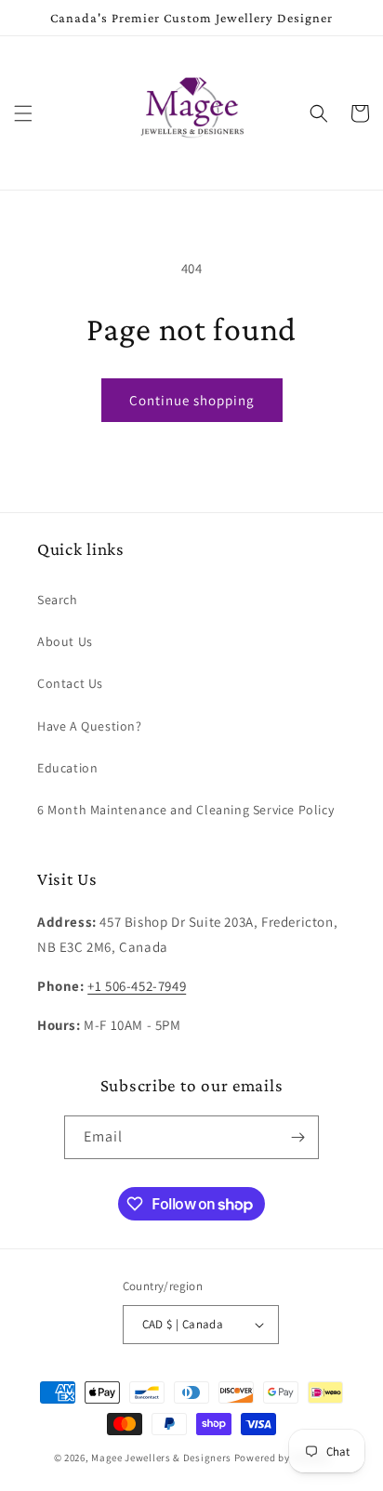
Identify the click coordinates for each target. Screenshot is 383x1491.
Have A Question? (89, 726)
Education (67, 767)
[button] (23, 113)
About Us (65, 641)
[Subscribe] (297, 1137)
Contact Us (70, 683)
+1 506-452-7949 (136, 986)
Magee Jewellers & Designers (161, 1457)
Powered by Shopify (282, 1457)
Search (57, 599)
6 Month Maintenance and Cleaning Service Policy (185, 809)
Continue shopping (192, 400)
